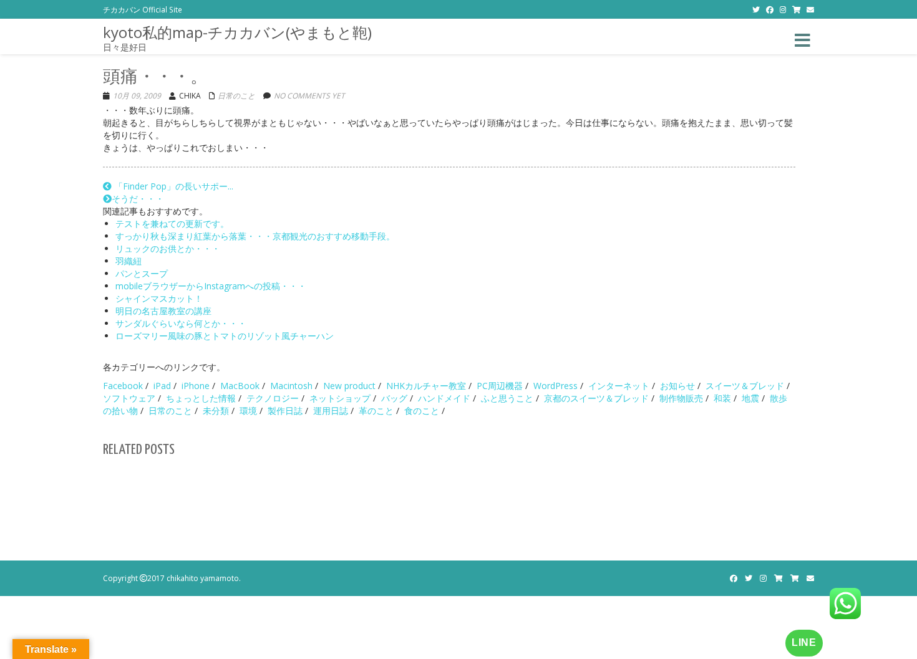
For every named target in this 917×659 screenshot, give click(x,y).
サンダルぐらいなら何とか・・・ (180, 323)
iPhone (196, 386)
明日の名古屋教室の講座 (163, 311)
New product (349, 386)
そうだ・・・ (138, 198)
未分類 (216, 410)
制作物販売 (681, 398)
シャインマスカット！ (159, 298)
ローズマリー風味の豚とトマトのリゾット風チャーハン (224, 336)
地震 (750, 398)
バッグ (394, 398)
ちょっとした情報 (201, 398)
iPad (162, 386)
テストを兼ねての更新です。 (172, 223)
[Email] (810, 9)
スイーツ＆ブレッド (745, 386)
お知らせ (677, 386)
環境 (248, 410)
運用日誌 (330, 410)
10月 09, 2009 (137, 95)
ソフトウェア (129, 398)
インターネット (618, 386)
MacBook (240, 386)
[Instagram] (783, 9)
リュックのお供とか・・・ (167, 248)
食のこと (421, 410)
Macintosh (291, 386)
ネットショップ (340, 398)
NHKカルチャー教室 (426, 386)
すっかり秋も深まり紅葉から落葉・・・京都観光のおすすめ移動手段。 (255, 236)
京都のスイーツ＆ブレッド (596, 398)
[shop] (796, 9)
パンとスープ (141, 273)
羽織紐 (128, 261)
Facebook (123, 386)
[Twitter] (756, 9)
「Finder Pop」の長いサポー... (172, 186)
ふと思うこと (507, 398)
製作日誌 (285, 410)
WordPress (555, 386)
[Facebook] (770, 9)
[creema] (794, 578)
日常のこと (236, 95)
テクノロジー (272, 398)
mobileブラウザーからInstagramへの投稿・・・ (210, 286)
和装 (722, 398)
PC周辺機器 (500, 386)
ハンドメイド (444, 398)
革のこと (376, 410)
